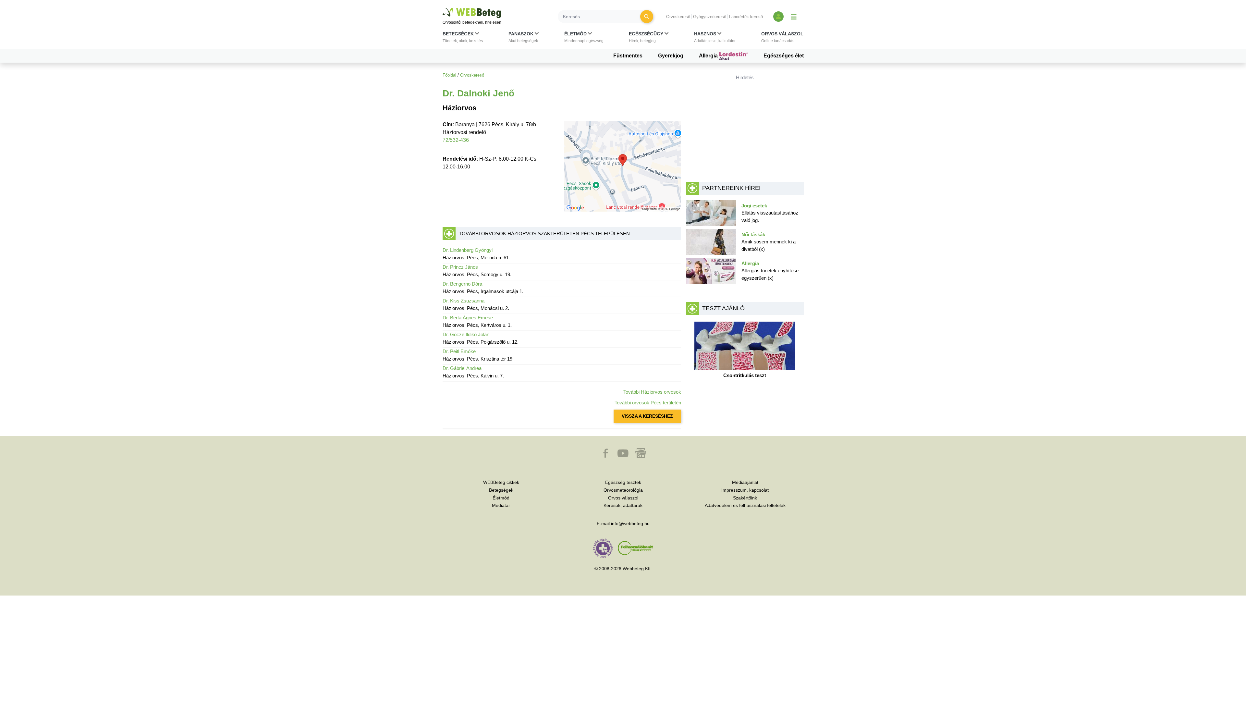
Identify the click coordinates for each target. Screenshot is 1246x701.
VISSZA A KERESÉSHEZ (647, 416)
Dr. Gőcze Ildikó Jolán (466, 334)
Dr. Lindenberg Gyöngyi (468, 250)
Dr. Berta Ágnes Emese (468, 317)
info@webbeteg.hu (630, 523)
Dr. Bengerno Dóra (462, 284)
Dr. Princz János (460, 267)
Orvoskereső (678, 16)
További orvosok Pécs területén (648, 402)
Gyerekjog (670, 55)
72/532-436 (456, 140)
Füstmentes (627, 55)
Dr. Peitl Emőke (459, 351)
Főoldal (449, 75)
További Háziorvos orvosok (652, 392)
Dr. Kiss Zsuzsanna (463, 300)
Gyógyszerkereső (709, 16)
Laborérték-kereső (746, 16)
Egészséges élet (783, 55)
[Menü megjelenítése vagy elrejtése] (794, 16)
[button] (463, 39)
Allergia (709, 55)
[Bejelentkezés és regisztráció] (778, 16)
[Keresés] (646, 16)
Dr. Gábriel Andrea (462, 368)
